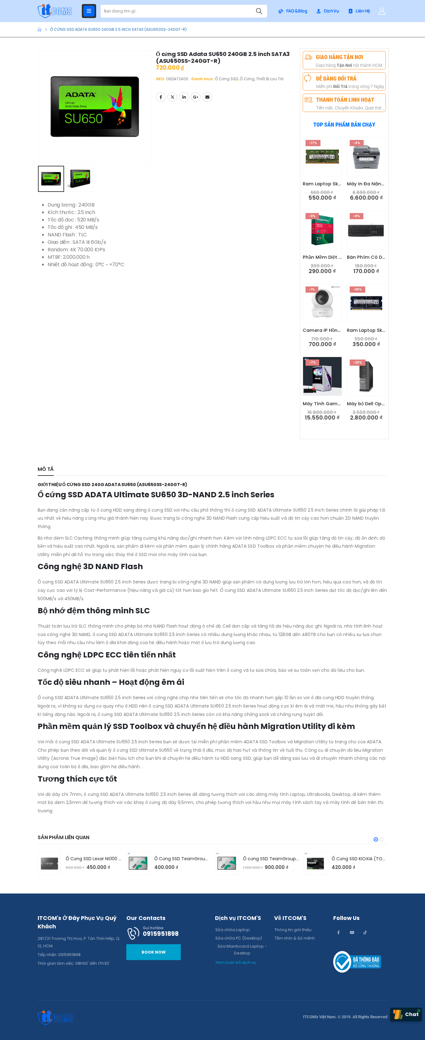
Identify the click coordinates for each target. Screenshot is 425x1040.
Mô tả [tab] (46, 469)
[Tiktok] (365, 932)
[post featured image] (49, 863)
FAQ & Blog (296, 11)
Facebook (161, 97)
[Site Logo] (55, 11)
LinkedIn (184, 97)
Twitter (172, 97)
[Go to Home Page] (39, 29)
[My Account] (381, 11)
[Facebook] (338, 932)
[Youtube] (352, 932)
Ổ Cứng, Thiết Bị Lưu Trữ (262, 78)
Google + (196, 97)
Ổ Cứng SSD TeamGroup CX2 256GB (193, 859)
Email (207, 97)
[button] (39, 107)
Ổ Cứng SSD (226, 78)
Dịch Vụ (331, 11)
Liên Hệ (363, 11)
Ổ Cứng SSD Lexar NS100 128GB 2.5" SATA (109, 859)
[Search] (259, 11)
